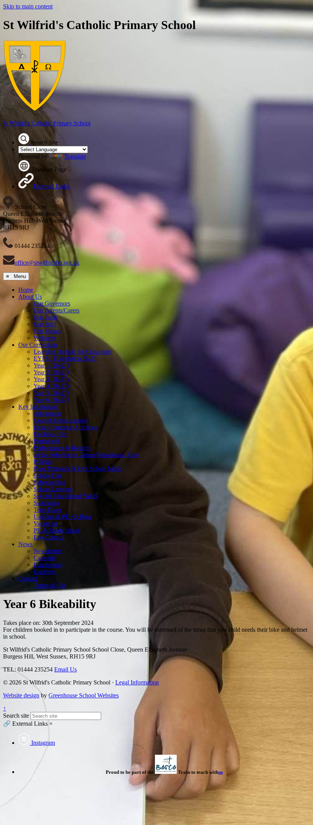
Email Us (65, 669)
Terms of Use (50, 585)
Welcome (45, 338)
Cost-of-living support (60, 420)
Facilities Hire (50, 434)
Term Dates (47, 509)
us (220, 772)
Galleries (44, 571)
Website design (21, 695)
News (25, 544)
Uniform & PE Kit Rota (62, 516)
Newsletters (48, 551)
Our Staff (45, 324)
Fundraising (48, 564)
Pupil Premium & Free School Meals (78, 468)
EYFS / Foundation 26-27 (65, 358)
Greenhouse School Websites (83, 695)
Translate (75, 156)
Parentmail (46, 441)
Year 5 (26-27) (51, 393)
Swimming (47, 503)
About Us (30, 296)
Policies (43, 461)
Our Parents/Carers (56, 310)
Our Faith (45, 317)
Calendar (44, 558)
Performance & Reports (62, 448)
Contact (27, 578)
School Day (48, 475)
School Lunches (53, 489)
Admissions (48, 413)
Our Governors (52, 303)
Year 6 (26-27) (51, 399)
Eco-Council (49, 537)
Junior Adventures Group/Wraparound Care (86, 454)
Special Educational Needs (66, 496)
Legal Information (137, 682)
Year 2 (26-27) (51, 372)
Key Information (38, 406)
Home (25, 289)
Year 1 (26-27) (51, 365)
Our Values (47, 331)
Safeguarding (50, 482)
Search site (16, 715)
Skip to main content (28, 6)
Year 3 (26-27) (51, 379)
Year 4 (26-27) (51, 386)
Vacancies (46, 523)
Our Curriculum (37, 344)
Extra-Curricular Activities (65, 427)
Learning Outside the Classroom (72, 351)
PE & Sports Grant (56, 530)
